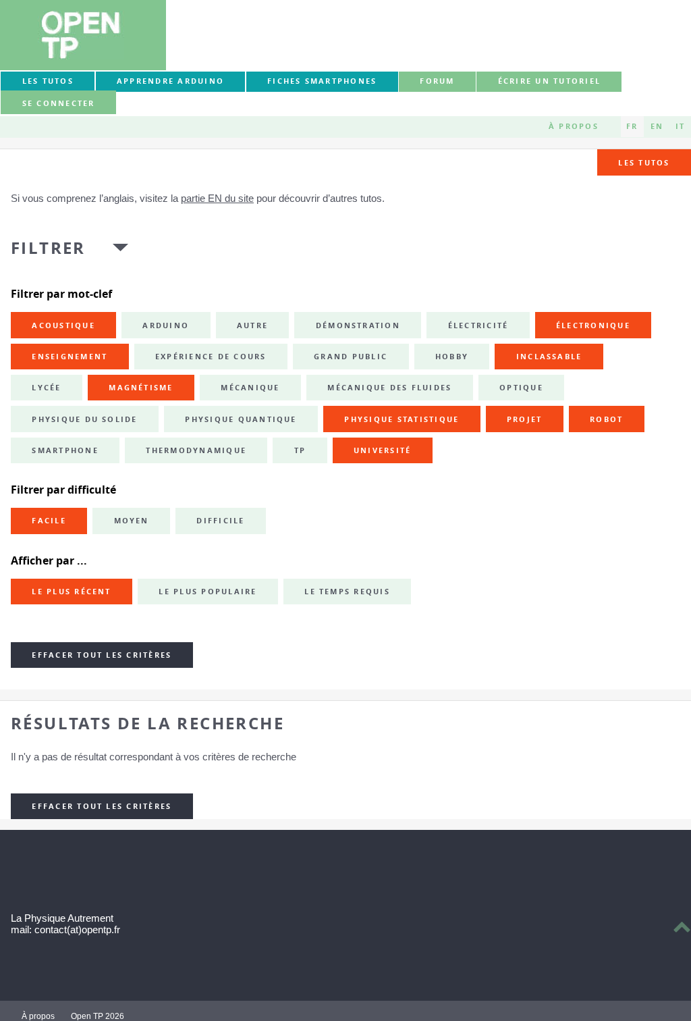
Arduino (165, 325)
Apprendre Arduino (170, 81)
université (382, 450)
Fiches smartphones (322, 81)
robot (606, 419)
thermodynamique (196, 450)
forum (437, 81)
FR (632, 126)
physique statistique (401, 419)
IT (680, 126)
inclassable (549, 356)
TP (300, 450)
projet (524, 419)
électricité (478, 325)
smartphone (65, 450)
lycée (46, 387)
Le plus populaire (207, 591)
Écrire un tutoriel (549, 81)
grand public (350, 356)
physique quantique (240, 419)
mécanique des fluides (389, 387)
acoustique (63, 325)
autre (252, 325)
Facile (48, 520)
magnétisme (141, 387)
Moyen (131, 520)
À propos (574, 126)
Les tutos (48, 81)
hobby (451, 356)
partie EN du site (217, 198)
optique (521, 387)
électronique (593, 325)
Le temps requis (347, 591)
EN (657, 126)
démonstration (358, 325)
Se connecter (58, 103)
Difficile (220, 520)
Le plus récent (71, 591)
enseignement (69, 356)
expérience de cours (211, 356)
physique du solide (84, 419)
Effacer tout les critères (101, 655)
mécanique (250, 387)
